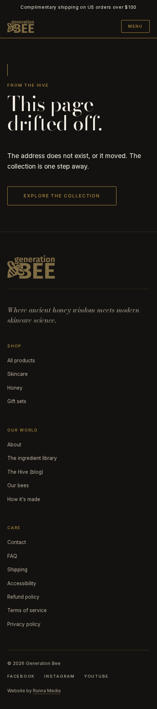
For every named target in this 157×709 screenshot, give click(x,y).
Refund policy (23, 597)
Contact (16, 542)
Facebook (21, 676)
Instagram (59, 676)
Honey (15, 388)
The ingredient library (32, 458)
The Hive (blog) (25, 472)
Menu (135, 26)
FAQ (12, 556)
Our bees (18, 485)
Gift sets (16, 401)
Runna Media (47, 690)
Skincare (17, 374)
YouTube (96, 676)
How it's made (23, 499)
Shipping (17, 569)
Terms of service (27, 610)
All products (21, 360)
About (14, 445)
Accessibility (21, 583)
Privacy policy (24, 624)
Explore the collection (62, 195)
